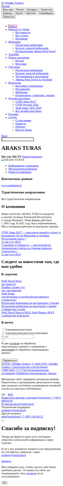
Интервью (21, 38)
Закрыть (6, 461)
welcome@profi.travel (38, 397)
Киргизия (31, 13)
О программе (23, 120)
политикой (7, 349)
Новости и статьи (18, 29)
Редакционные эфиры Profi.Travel (35, 51)
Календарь (14, 82)
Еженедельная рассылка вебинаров (27, 333)
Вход (4, 135)
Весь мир (8, 9)
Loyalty (12, 117)
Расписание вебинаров (29, 44)
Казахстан (46, 9)
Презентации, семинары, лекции (35, 95)
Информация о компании (23, 165)
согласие (14, 343)
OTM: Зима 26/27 (25, 101)
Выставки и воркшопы (29, 85)
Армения (7, 13)
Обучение (14, 67)
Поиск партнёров (18, 57)
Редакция (7, 403)
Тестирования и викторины (31, 76)
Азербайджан (46, 13)
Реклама (13, 114)
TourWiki (13, 54)
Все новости (22, 32)
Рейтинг (20, 126)
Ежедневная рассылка (19, 329)
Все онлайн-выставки (28, 111)
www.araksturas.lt (11, 185)
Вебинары (14, 41)
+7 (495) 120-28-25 (32, 416)
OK (4, 482)
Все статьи (21, 35)
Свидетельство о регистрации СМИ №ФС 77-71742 (24, 368)
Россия (5, 6)
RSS (10, 394)
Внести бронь (23, 129)
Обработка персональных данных (36, 373)
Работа (13, 26)
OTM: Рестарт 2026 (26, 104)
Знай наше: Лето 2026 (28, 107)
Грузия (19, 13)
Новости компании (19, 172)
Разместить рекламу (13, 397)
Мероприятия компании (22, 168)
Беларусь (32, 9)
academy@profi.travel (13, 410)
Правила (20, 123)
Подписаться (10, 360)
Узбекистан (9, 17)
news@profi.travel (23, 403)
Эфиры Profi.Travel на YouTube (33, 79)
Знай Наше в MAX (43, 312)
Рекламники (22, 89)
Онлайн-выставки (19, 98)
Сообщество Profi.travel (15, 315)
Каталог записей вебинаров (31, 48)
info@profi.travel (11, 416)
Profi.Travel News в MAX (16, 312)
